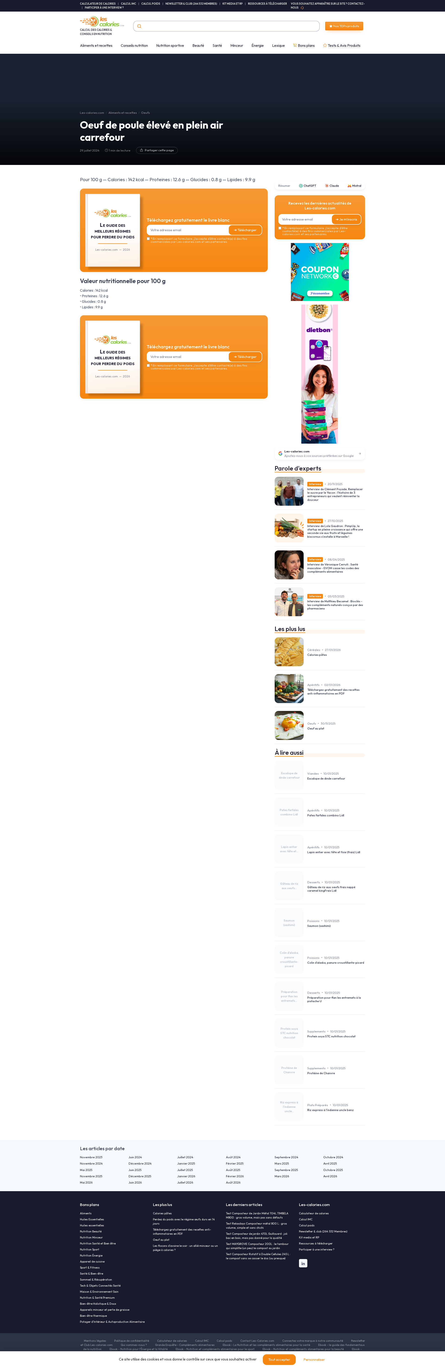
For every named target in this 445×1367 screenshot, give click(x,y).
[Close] (306, 649)
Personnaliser (314, 1359)
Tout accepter (279, 1359)
